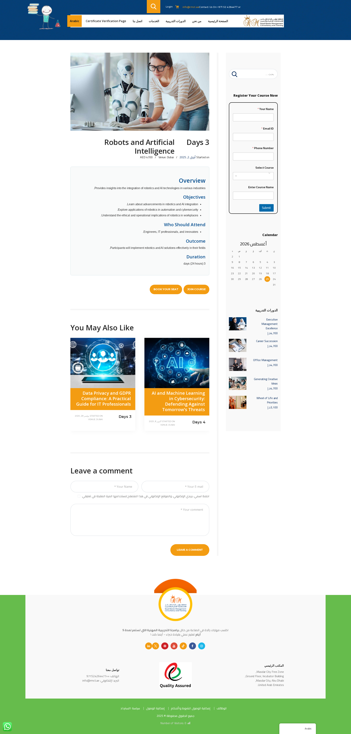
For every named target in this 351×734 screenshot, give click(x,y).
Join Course (196, 289)
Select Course (264, 167)
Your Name (266, 109)
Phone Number (263, 148)
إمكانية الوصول (155, 708)
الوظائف (222, 708)
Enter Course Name (261, 187)
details (156, 405)
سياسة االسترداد (130, 708)
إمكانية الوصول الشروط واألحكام (191, 708)
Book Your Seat (166, 289)
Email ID (267, 128)
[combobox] (253, 176)
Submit (266, 208)
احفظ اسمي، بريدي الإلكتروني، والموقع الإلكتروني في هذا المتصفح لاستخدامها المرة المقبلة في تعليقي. (145, 496)
